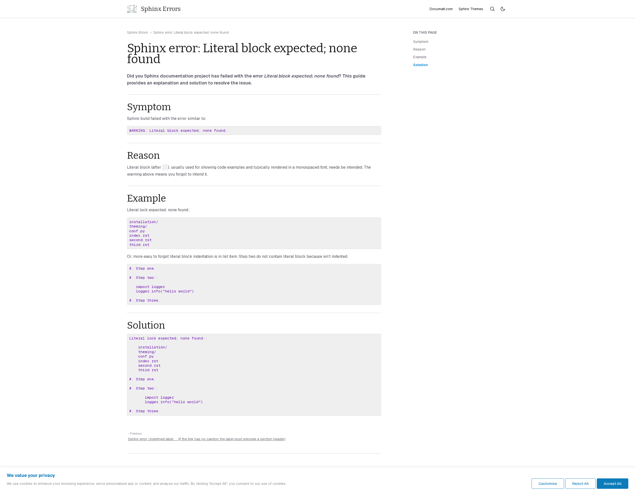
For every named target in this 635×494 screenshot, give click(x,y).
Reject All (580, 483)
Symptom (420, 42)
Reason (419, 49)
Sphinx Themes (471, 9)
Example (419, 57)
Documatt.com (441, 9)
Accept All (612, 483)
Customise (548, 483)
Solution (420, 65)
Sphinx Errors (137, 32)
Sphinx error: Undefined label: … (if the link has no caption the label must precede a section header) (207, 439)
